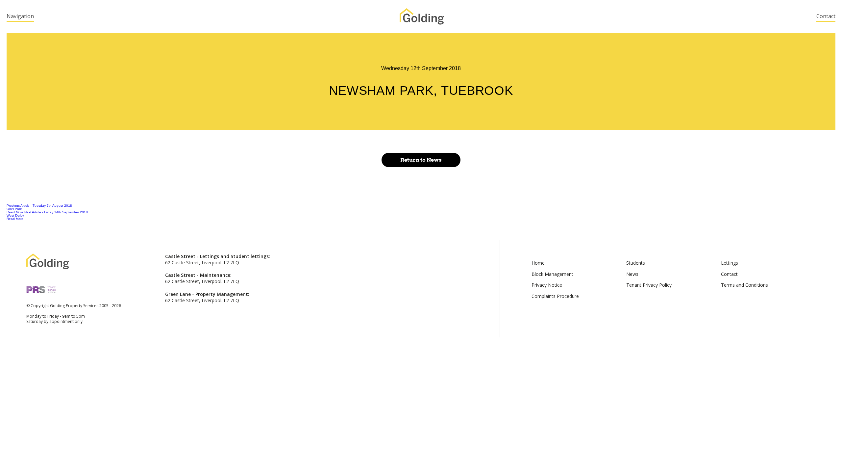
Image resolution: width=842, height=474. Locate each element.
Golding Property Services (422, 16)
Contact (825, 16)
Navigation (20, 16)
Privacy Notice (547, 285)
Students (635, 263)
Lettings (729, 263)
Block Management (552, 274)
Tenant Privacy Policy (649, 285)
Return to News (421, 160)
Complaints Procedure (555, 296)
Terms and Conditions (744, 285)
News (632, 274)
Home (538, 263)
